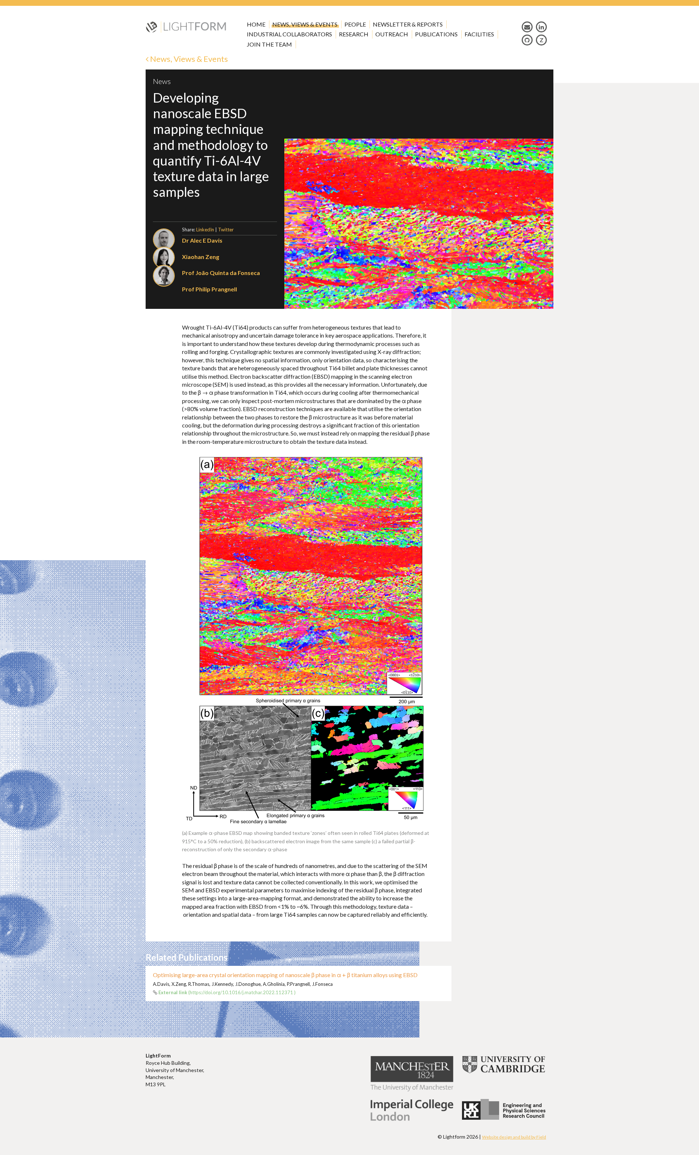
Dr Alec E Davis (202, 240)
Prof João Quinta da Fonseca (221, 272)
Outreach (391, 34)
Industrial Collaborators (289, 34)
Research (353, 34)
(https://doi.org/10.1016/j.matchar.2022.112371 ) (227, 992)
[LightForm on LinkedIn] (541, 26)
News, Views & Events (304, 24)
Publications (436, 34)
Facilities (479, 34)
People (355, 24)
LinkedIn (205, 229)
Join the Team (269, 44)
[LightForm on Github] (527, 39)
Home (256, 24)
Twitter (226, 229)
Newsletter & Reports (408, 24)
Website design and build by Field (514, 1137)
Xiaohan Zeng (200, 256)
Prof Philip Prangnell (209, 289)
